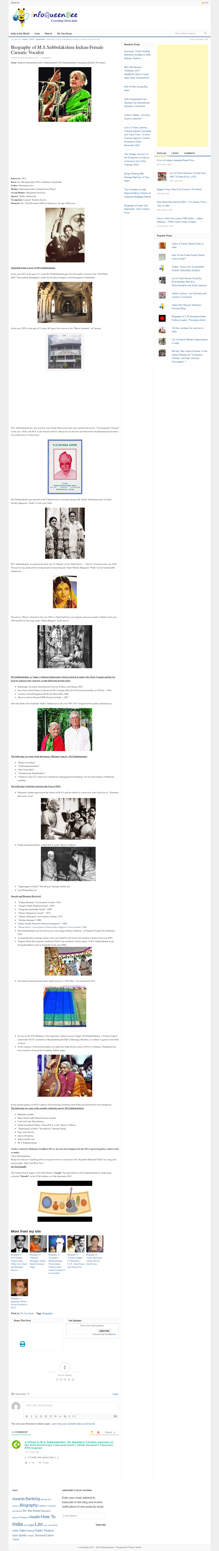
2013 (32, 39)
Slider (15, 1535)
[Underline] (36, 1416)
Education (45, 1511)
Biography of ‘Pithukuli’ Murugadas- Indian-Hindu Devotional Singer (38, 1261)
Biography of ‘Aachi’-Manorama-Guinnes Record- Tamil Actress (94, 1259)
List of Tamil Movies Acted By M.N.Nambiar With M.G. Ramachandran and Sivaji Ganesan (189, 282)
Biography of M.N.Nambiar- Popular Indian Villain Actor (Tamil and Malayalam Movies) (19, 1262)
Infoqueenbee (107, 1547)
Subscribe (101, 1525)
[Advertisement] (65, 151)
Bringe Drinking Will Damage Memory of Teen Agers (136, 177)
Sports (23, 1535)
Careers (42, 1506)
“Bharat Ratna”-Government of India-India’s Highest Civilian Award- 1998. (52, 927)
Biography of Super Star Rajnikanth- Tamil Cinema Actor (137, 209)
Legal (30, 1524)
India (17, 1524)
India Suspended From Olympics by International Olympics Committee (137, 103)
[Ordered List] (45, 1416)
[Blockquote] (55, 1416)
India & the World (20, 33)
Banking (32, 1498)
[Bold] (26, 1416)
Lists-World (52, 1525)
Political (30, 1530)
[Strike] (41, 1416)
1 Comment (45, 58)
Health (34, 1517)
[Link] (65, 1416)
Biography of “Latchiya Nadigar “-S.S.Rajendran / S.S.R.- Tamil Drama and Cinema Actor (75, 1261)
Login (115, 1394)
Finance (24, 1517)
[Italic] (31, 1416)
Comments (189, 153)
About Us (15, 3)
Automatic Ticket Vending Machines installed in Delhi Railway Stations (137, 55)
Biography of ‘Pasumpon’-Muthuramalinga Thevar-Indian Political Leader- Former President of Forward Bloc (57, 1264)
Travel (15, 1539)
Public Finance (44, 1530)
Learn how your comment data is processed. (73, 1424)
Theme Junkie (134, 1547)
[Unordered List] (50, 1416)
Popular (161, 153)
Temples (30, 1536)
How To (48, 1516)
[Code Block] (60, 1416)
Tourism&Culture (44, 1535)
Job (25, 1525)
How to (48, 33)
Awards (18, 1499)
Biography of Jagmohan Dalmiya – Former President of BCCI (19, 1303)
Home (25, 39)
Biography (48, 1313)
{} (69, 1416)
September (40, 39)
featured (15, 1517)
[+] (74, 1416)
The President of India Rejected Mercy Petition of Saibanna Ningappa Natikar (137, 193)
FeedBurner (110, 1334)
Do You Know (64, 33)
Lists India (18, 1530)
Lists (37, 33)
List (39, 1524)
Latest (175, 153)
